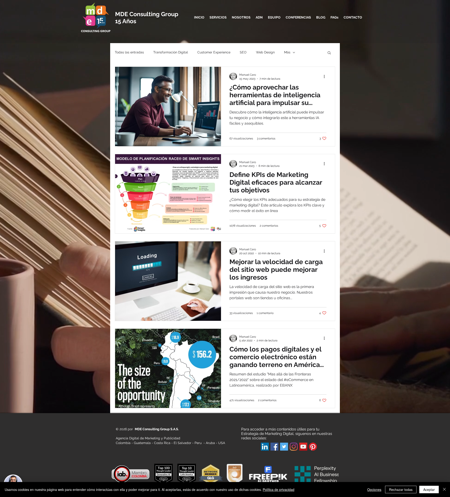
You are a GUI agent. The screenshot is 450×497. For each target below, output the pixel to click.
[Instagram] (294, 447)
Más (287, 52)
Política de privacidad (278, 489)
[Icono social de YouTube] (303, 447)
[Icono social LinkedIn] (265, 447)
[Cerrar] (444, 489)
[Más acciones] (326, 76)
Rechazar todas (400, 489)
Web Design (265, 52)
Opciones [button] (374, 489)
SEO (243, 52)
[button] (329, 53)
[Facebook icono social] (274, 447)
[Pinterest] (313, 447)
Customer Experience (213, 52)
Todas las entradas (129, 52)
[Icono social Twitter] (284, 447)
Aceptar (429, 489)
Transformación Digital (170, 52)
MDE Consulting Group (146, 14)
